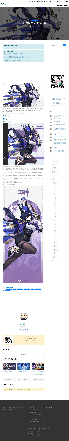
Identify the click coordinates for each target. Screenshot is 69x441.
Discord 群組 (60, 5)
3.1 (54, 205)
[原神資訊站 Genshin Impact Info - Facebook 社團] (48, 407)
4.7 (54, 226)
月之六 (55, 250)
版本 (52, 185)
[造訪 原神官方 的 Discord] (27, 329)
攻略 (52, 175)
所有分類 (33, 1)
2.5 (54, 198)
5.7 (54, 238)
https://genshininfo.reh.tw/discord (16, 59)
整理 (52, 176)
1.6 (54, 189)
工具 (52, 168)
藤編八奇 (55, 147)
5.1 (54, 230)
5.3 (54, 232)
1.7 (54, 190)
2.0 (54, 191)
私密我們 (12, 389)
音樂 (52, 259)
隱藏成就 (55, 174)
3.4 (54, 209)
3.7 (54, 213)
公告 (52, 163)
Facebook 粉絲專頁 (56, 1)
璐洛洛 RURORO (36, 379)
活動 (52, 182)
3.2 (54, 206)
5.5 (54, 235)
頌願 (52, 260)
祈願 (52, 253)
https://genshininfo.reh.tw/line (14, 60)
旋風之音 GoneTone (37, 429)
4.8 (54, 227)
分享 (52, 164)
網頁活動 (55, 183)
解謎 (52, 256)
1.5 (54, 187)
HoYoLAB (24, 330)
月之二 (55, 246)
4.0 (54, 216)
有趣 (52, 178)
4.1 (54, 217)
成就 (52, 172)
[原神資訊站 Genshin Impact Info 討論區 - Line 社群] (58, 81)
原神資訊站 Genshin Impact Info (35, 428)
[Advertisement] (23, 72)
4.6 (54, 224)
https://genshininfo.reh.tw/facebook (18, 57)
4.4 (54, 222)
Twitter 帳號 (48, 1)
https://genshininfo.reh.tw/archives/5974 (31, 343)
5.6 (54, 237)
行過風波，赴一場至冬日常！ (57, 99)
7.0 (54, 241)
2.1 (54, 193)
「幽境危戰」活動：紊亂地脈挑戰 (58, 105)
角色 (52, 254)
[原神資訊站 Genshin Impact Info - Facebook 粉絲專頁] (46, 407)
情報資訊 (53, 169)
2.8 (54, 202)
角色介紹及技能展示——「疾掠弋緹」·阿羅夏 (9, 372)
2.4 (54, 197)
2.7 (54, 201)
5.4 (54, 234)
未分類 (53, 179)
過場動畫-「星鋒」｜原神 (56, 98)
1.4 (54, 186)
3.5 (54, 211)
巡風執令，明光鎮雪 (55, 103)
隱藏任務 (55, 161)
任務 (52, 160)
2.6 (54, 200)
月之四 (55, 252)
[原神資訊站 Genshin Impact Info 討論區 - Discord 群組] (50, 407)
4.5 (54, 223)
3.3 (54, 208)
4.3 (54, 220)
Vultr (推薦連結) (37, 435)
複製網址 (24, 354)
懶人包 (53, 171)
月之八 (55, 249)
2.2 (54, 194)
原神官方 (34, 26)
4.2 (54, 219)
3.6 (54, 212)
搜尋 (64, 45)
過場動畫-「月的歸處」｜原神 (23, 372)
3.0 (54, 204)
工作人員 (43, 1)
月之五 (55, 248)
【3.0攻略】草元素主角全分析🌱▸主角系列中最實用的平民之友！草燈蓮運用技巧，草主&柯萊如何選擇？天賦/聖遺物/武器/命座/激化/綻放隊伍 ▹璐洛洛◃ (60, 142)
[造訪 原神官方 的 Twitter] (24, 329)
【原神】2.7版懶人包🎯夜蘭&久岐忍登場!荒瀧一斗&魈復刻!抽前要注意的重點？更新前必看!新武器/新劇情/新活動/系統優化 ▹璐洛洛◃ (38, 374)
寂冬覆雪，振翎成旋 (57, 118)
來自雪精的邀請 (57, 121)
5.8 (54, 239)
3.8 (54, 215)
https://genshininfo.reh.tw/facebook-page (21, 56)
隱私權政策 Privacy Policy (32, 433)
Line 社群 (66, 5)
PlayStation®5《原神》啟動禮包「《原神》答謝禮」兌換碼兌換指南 (60, 129)
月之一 (55, 242)
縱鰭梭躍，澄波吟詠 (55, 102)
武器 (52, 180)
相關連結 (38, 1)
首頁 (29, 1)
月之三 (55, 245)
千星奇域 (53, 167)
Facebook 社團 (65, 1)
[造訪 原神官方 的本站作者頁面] (30, 26)
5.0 (54, 228)
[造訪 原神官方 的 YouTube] (25, 329)
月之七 (55, 243)
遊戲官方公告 (54, 257)
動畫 (52, 165)
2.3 (54, 196)
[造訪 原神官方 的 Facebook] (22, 329)
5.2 (54, 231)
